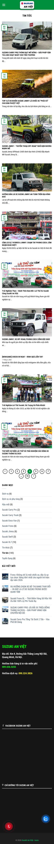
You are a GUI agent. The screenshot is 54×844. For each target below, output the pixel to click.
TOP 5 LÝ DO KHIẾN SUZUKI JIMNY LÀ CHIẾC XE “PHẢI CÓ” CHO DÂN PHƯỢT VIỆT (25, 102)
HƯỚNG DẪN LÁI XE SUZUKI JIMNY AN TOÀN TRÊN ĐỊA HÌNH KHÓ (26, 195)
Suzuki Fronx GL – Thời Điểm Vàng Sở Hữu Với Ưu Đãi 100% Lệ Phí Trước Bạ (31, 599)
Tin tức (5, 553)
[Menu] (3, 4)
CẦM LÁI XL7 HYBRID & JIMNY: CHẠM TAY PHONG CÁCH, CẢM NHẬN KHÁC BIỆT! (27, 243)
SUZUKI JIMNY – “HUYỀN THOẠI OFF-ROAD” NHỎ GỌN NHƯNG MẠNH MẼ (26, 147)
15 (27, 476)
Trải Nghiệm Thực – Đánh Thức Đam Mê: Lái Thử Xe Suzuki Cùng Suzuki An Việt (25, 292)
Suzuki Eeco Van (9, 520)
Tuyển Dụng (7, 558)
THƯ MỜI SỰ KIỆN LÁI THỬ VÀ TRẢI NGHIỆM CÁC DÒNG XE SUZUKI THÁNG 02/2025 (25, 452)
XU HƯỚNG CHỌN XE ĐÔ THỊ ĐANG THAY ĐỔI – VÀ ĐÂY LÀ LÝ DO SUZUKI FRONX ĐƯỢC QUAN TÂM (30, 589)
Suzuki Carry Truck (10, 515)
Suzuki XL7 (7, 542)
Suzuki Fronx (7, 526)
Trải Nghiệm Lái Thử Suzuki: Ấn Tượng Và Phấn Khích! (23, 405)
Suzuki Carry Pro (9, 509)
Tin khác (6, 547)
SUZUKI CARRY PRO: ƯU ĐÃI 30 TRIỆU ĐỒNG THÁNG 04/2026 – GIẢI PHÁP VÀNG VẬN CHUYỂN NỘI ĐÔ (30, 610)
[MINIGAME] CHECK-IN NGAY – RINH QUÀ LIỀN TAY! (22, 357)
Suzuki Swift (7, 536)
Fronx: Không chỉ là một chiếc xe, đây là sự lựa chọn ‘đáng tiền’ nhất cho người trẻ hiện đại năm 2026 (29, 577)
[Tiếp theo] (33, 476)
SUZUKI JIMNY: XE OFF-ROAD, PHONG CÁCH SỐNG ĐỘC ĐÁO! (26, 339)
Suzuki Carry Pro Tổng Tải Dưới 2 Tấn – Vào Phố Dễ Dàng (29, 620)
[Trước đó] (5, 471)
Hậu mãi (6, 504)
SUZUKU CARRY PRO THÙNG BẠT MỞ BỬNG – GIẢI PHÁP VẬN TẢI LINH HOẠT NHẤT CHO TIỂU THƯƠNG (26, 53)
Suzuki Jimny (8, 531)
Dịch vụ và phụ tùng (11, 499)
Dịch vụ (5, 493)
